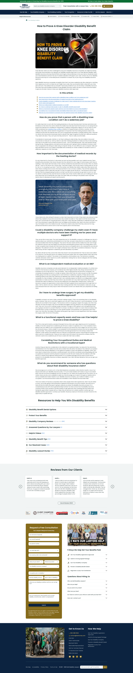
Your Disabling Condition (34, 20)
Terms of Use (53, 667)
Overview (71, 638)
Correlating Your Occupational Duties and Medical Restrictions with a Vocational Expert (63, 111)
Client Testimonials (74, 640)
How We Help (23, 12)
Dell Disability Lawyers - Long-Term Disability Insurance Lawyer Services (25, 6)
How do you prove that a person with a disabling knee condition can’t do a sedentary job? (63, 97)
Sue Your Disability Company (96, 640)
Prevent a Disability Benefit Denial (97, 642)
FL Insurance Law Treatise (76, 650)
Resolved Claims (73, 643)
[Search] (60, 6)
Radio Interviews (73, 653)
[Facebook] (77, 657)
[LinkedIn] (73, 657)
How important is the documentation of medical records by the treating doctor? (61, 99)
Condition (54, 12)
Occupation (69, 12)
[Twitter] (81, 657)
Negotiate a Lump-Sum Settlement (94, 645)
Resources (84, 12)
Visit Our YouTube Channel (76, 648)
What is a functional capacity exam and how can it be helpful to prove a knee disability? (63, 109)
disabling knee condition (55, 129)
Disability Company (37, 12)
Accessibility (35, 667)
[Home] (26, 20)
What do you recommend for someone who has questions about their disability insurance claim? (65, 112)
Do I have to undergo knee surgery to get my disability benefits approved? (59, 107)
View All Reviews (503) (66, 503)
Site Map (28, 667)
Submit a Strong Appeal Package (97, 637)
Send (105, 667)
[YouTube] (70, 657)
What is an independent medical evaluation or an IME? (54, 105)
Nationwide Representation (76, 645)
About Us (108, 12)
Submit (44, 605)
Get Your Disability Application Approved (96, 634)
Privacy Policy (44, 667)
